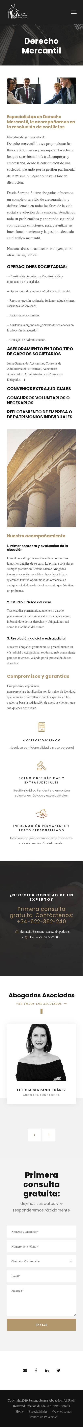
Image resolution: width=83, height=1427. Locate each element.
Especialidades (38, 1411)
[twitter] (58, 1370)
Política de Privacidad (43, 1417)
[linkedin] (47, 1370)
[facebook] (36, 1370)
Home (20, 1411)
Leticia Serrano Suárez (41, 1090)
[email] (25, 1370)
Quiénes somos (62, 1411)
